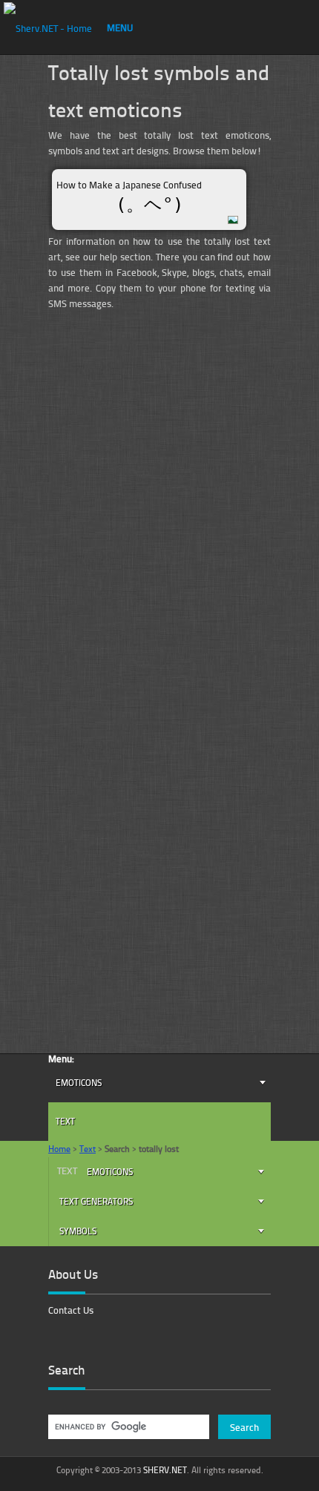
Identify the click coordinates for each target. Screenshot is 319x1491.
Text (65, 1121)
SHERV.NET (165, 1470)
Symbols (77, 1231)
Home (59, 1148)
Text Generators (96, 1201)
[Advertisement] (159, 457)
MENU (120, 27)
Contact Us (70, 1310)
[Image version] (234, 219)
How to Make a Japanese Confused (129, 184)
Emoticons (79, 1082)
